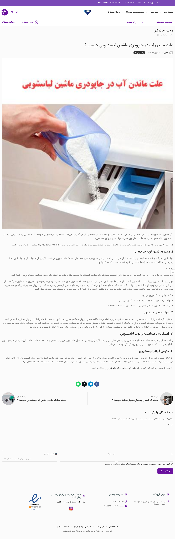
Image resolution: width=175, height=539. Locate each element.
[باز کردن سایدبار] (173, 272)
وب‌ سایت (111, 453)
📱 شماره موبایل (50, 453)
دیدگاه (169, 424)
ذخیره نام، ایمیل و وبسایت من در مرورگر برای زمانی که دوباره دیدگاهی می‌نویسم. (137, 464)
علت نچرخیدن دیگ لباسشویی (121, 368)
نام (172, 453)
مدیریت (165, 52)
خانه (171, 35)
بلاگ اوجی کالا (162, 35)
